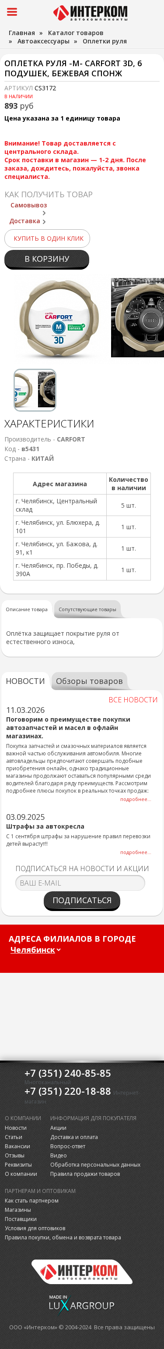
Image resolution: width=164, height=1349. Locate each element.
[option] (35, 390)
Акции (58, 1128)
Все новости (133, 700)
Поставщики (21, 1219)
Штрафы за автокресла (45, 826)
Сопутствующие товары (87, 609)
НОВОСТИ (25, 681)
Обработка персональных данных (95, 1164)
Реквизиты (18, 1164)
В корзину (46, 258)
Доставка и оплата (74, 1137)
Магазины (18, 1210)
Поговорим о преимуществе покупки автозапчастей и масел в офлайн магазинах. (68, 727)
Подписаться (82, 900)
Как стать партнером (32, 1200)
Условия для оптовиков (35, 1228)
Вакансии (17, 1146)
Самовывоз (28, 205)
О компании (21, 1174)
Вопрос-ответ (67, 1146)
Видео (58, 1155)
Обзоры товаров (89, 681)
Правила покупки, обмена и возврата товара (63, 1237)
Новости (16, 1128)
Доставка (24, 221)
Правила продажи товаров (85, 1174)
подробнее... (135, 799)
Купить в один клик (49, 238)
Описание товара (27, 609)
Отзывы (14, 1155)
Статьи (13, 1137)
